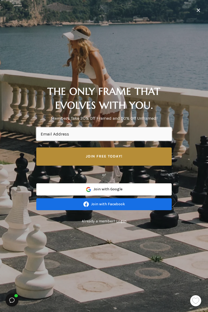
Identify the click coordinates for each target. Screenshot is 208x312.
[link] (104, 189)
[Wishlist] (196, 301)
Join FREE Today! (104, 156)
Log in (121, 221)
